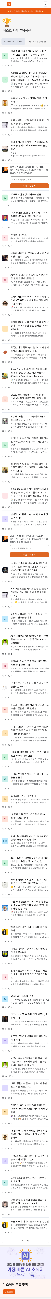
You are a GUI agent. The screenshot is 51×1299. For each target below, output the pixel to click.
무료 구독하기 (29, 186)
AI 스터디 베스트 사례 (13, 41)
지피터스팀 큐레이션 (38, 41)
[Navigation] (4, 4)
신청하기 (9, 1292)
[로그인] (45, 3)
